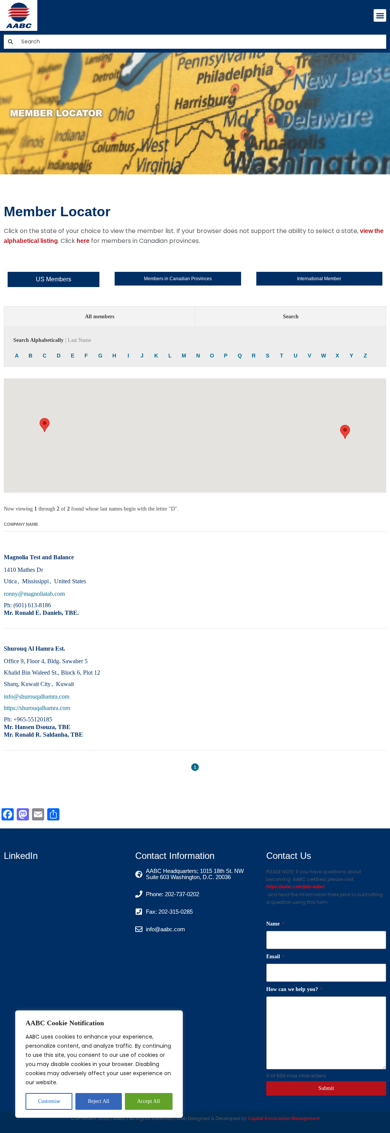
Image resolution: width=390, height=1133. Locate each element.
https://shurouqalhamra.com (37, 708)
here (83, 241)
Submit (326, 1088)
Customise (49, 1101)
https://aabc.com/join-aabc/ (295, 886)
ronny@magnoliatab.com (34, 593)
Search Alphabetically (52, 340)
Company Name (21, 524)
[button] (380, 15)
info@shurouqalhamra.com (36, 696)
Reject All (98, 1101)
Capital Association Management (283, 1118)
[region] (99, 1064)
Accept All (148, 1101)
